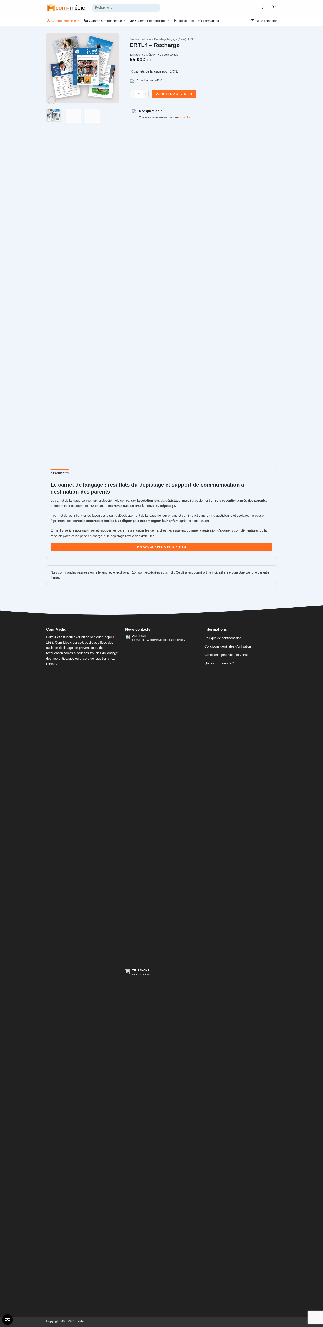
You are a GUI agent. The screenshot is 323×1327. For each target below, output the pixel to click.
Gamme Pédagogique (148, 20)
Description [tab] (60, 473)
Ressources (184, 20)
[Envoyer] (155, 7)
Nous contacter (263, 20)
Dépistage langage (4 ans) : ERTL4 (175, 39)
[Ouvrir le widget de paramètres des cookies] (7, 1319)
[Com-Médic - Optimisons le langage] (66, 8)
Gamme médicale (140, 39)
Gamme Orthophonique (103, 20)
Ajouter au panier (174, 94)
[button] (263, 8)
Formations (208, 20)
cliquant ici (184, 117)
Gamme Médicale (61, 20)
